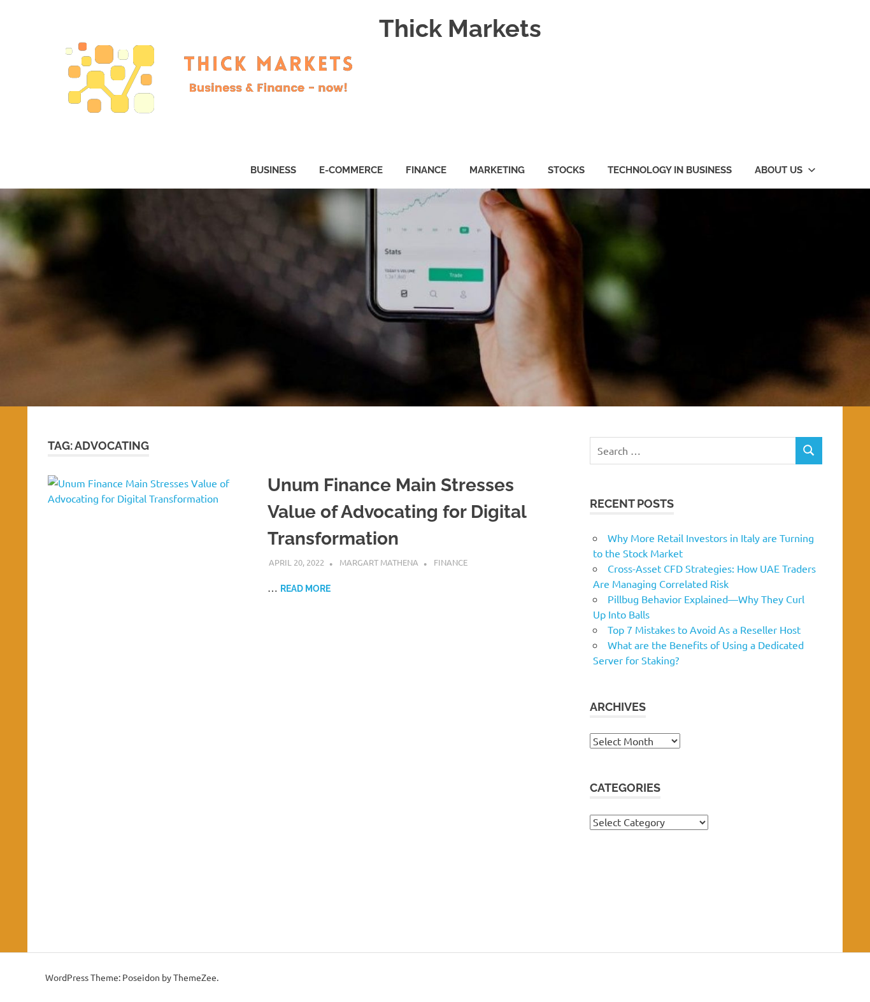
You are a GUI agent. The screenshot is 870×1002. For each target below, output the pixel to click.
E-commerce (351, 170)
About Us (778, 170)
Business (273, 170)
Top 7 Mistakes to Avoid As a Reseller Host (704, 629)
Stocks (566, 170)
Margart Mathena (378, 562)
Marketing (497, 170)
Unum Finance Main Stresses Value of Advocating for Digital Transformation (396, 512)
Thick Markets (460, 28)
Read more (305, 588)
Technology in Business (670, 170)
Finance (426, 170)
